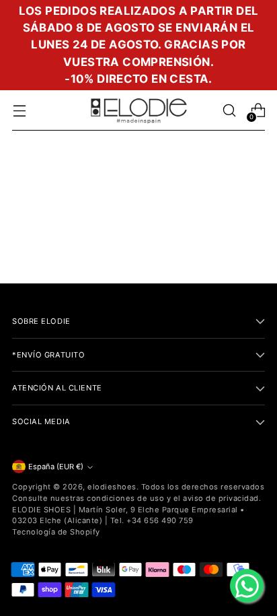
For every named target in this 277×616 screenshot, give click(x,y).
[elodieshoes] (138, 110)
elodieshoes (111, 486)
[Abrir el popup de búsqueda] (229, 111)
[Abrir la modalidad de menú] (19, 111)
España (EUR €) (55, 466)
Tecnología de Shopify (56, 532)
